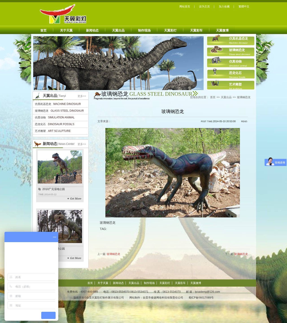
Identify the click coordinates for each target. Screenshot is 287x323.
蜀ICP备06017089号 (201, 297)
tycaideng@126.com (207, 291)
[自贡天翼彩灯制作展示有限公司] (58, 14)
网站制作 (134, 297)
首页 (43, 30)
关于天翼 (66, 30)
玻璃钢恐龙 (243, 97)
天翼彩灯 (170, 30)
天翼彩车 (196, 30)
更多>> (82, 96)
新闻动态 (92, 30)
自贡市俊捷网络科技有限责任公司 (163, 297)
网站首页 (184, 6)
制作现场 (144, 30)
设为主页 (204, 6)
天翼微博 (222, 30)
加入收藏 (224, 6)
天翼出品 (118, 30)
